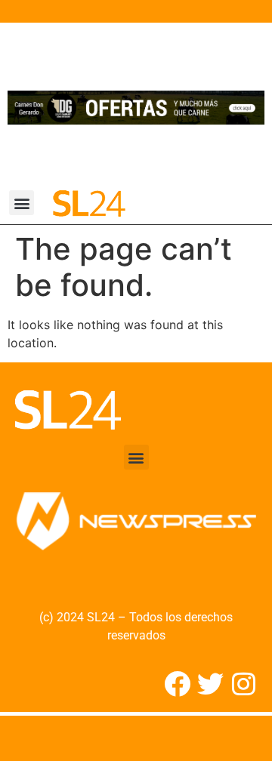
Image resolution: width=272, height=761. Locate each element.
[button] (21, 202)
